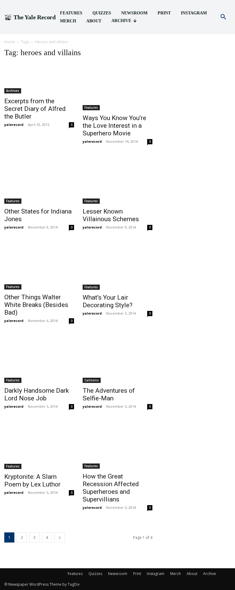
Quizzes (95, 573)
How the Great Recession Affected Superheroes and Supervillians (111, 488)
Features (91, 107)
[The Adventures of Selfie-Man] (117, 359)
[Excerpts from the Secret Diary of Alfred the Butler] (39, 78)
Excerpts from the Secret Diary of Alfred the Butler (35, 108)
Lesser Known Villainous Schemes (111, 215)
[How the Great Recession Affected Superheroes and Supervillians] (117, 445)
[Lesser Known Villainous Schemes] (117, 180)
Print (137, 573)
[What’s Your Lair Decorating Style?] (117, 266)
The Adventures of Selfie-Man (109, 394)
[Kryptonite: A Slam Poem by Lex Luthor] (39, 445)
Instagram (155, 573)
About (192, 573)
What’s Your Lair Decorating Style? (107, 301)
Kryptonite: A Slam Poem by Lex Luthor (32, 480)
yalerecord (14, 124)
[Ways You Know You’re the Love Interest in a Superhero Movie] (117, 87)
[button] (223, 17)
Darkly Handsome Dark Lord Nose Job (36, 394)
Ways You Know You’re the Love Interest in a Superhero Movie (114, 125)
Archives (12, 91)
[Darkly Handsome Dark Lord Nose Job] (39, 359)
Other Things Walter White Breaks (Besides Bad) (36, 304)
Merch (175, 573)
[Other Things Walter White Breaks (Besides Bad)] (39, 266)
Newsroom (117, 573)
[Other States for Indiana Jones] (39, 180)
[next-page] (59, 537)
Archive (209, 573)
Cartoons (91, 380)
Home (9, 41)
